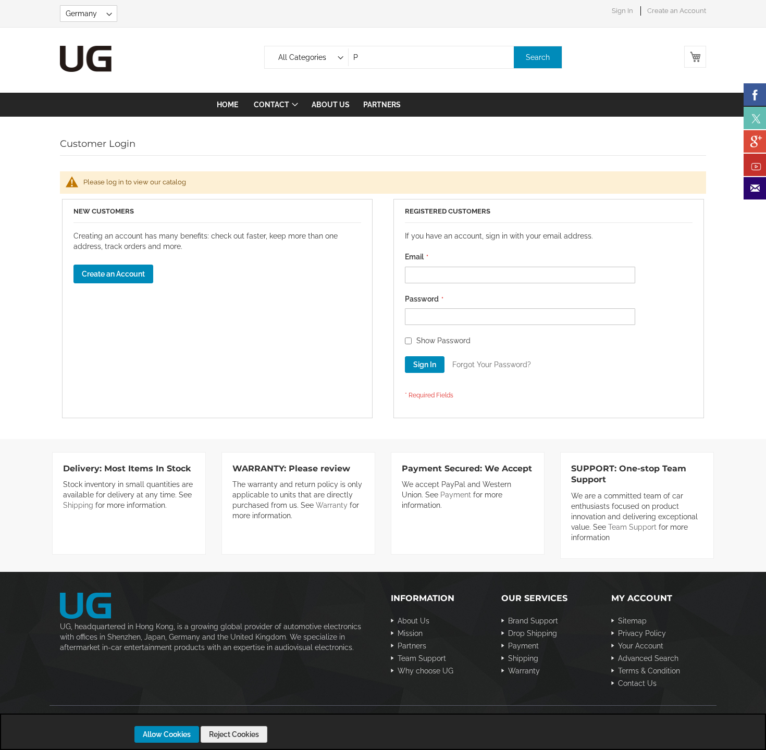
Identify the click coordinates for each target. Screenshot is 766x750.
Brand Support (533, 621)
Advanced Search (648, 658)
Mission (410, 633)
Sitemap (632, 621)
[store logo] (104, 59)
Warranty (332, 505)
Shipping (78, 505)
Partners (412, 646)
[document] (384, 734)
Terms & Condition (649, 671)
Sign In (622, 11)
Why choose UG (425, 671)
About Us (413, 621)
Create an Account (676, 11)
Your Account (640, 646)
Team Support (632, 527)
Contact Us (637, 683)
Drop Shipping (532, 633)
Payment (455, 495)
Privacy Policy (642, 633)
